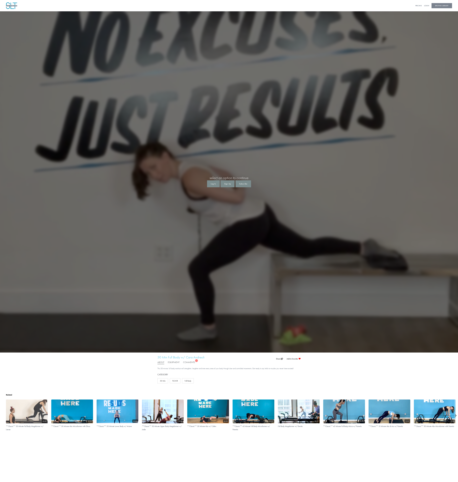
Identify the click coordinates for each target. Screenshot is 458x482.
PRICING (418, 6)
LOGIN (426, 6)
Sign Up (227, 184)
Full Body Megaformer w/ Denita (290, 426)
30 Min (163, 381)
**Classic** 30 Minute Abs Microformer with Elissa (70, 426)
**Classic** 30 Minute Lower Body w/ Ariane (114, 426)
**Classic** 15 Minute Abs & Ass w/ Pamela (386, 426)
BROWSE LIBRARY (441, 6)
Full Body (188, 381)
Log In (213, 184)
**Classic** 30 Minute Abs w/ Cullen (201, 426)
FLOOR (175, 381)
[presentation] (456, 416)
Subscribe (243, 184)
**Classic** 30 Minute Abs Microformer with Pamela (434, 426)
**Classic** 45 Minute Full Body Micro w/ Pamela (342, 426)
